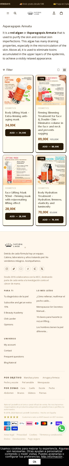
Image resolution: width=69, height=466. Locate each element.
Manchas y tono (31, 377)
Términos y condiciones (51, 434)
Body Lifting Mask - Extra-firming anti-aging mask (17, 116)
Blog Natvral (10, 362)
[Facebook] (27, 268)
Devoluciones (19, 438)
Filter (9, 70)
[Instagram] (6, 268)
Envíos (7, 438)
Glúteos (31, 393)
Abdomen (9, 393)
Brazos (20, 393)
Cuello (32, 388)
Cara (23, 388)
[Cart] (61, 13)
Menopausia (43, 382)
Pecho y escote (11, 382)
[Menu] (8, 13)
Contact (8, 350)
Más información (51, 456)
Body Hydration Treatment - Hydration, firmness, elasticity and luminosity (50, 199)
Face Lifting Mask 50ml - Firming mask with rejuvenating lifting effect (18, 197)
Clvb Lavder (10, 318)
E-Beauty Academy (13, 312)
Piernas (42, 393)
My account (10, 344)
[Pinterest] (35, 268)
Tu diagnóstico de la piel (16, 296)
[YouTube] (20, 268)
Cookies (33, 434)
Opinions (8, 324)
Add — (18, 132)
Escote (42, 388)
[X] (42, 268)
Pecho (52, 388)
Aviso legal (9, 434)
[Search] (15, 13)
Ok (34, 461)
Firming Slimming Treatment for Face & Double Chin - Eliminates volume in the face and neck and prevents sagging (50, 123)
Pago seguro (34, 438)
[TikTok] (13, 268)
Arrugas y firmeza (51, 377)
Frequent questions (14, 356)
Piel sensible (28, 382)
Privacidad (22, 434)
